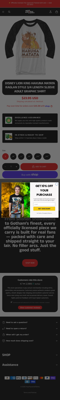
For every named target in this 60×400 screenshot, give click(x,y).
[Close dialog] (56, 184)
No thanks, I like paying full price (44, 213)
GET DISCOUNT (44, 208)
